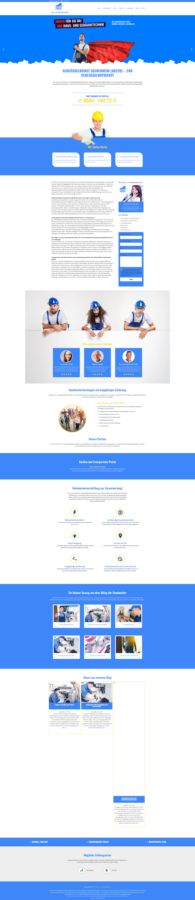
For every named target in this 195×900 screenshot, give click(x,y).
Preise (115, 8)
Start (99, 8)
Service (137, 8)
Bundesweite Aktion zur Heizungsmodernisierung (129, 799)
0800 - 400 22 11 (65, 1)
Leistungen (130, 8)
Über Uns (121, 8)
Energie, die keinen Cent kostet (64, 705)
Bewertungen (107, 8)
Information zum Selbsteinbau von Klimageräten (97, 705)
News (143, 8)
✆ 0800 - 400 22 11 (97, 100)
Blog (104, 898)
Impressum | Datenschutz (95, 898)
